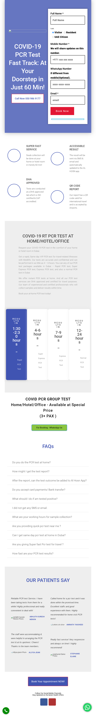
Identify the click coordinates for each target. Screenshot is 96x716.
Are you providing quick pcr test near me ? (36, 526)
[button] (48, 463)
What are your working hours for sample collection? (42, 516)
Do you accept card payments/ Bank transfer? (38, 489)
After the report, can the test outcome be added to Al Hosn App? (49, 480)
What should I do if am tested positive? (35, 498)
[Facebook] (44, 702)
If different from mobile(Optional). (61, 73)
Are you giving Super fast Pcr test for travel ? (38, 544)
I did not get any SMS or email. (29, 507)
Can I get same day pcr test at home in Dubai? (39, 535)
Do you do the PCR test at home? (31, 462)
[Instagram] (52, 702)
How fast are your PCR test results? (32, 553)
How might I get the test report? (30, 471)
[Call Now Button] (5, 710)
